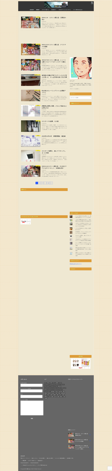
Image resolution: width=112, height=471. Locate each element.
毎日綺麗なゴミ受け (70, 458)
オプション (58, 384)
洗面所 (63, 394)
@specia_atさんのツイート (76, 263)
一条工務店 (52, 391)
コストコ (52, 386)
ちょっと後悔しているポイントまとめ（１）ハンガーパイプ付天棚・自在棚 (83, 244)
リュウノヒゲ (47, 391)
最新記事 (37, 9)
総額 (52, 396)
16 (48, 183)
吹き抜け (53, 393)
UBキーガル (52, 382)
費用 (58, 396)
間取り (61, 396)
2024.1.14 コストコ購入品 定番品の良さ (82, 434)
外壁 (56, 393)
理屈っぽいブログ (30, 468)
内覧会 (46, 393)
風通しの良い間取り (50, 458)
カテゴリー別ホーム (45, 9)
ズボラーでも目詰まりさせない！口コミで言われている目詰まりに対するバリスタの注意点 (83, 225)
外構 (59, 393)
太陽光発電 (63, 393)
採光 (60, 394)
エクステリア (52, 384)
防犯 (64, 396)
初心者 (49, 393)
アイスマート (47, 384)
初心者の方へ (53, 9)
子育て (48, 394)
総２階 (55, 396)
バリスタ (55, 389)
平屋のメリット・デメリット (25, 458)
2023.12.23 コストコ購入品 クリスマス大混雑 (82, 440)
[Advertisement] (44, 36)
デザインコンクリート (48, 389)
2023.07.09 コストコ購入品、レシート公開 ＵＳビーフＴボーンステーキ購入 (82, 447)
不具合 (56, 391)
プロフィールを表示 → (75, 88)
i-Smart (48, 382)
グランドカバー (47, 386)
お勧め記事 (32, 9)
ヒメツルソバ (60, 389)
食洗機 (46, 398)
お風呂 (57, 382)
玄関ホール (46, 396)
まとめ (60, 382)
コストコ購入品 (58, 386)
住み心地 (60, 391)
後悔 (57, 394)
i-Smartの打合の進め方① (24, 462)
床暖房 (54, 394)
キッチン (62, 384)
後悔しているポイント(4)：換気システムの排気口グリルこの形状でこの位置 (83, 254)
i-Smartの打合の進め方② (34, 462)
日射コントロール (34, 458)
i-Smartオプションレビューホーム (65, 9)
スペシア (72, 81)
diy (45, 382)
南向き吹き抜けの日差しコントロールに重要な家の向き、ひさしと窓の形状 (83, 249)
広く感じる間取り (42, 458)
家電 (51, 394)
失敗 (45, 394)
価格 (64, 391)
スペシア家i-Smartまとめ (77, 9)
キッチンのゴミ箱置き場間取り (60, 458)
